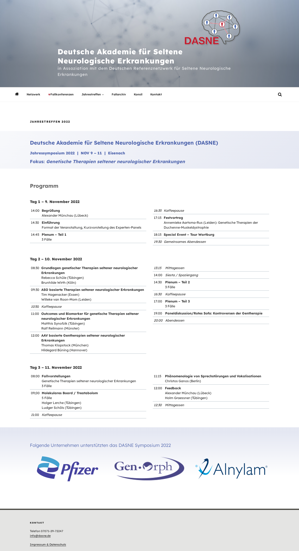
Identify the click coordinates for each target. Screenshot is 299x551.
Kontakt (156, 94)
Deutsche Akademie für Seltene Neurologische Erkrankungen (120, 56)
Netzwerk (33, 94)
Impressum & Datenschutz (48, 544)
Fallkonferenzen (62, 94)
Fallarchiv (119, 94)
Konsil (138, 94)
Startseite (17, 94)
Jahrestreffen (91, 94)
